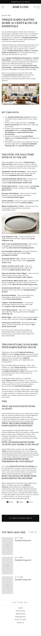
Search (20, 608)
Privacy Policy (20, 611)
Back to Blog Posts (22, 518)
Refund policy (20, 614)
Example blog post (23, 540)
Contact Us (20, 622)
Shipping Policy (20, 617)
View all (33, 532)
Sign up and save (20, 602)
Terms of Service (20, 619)
